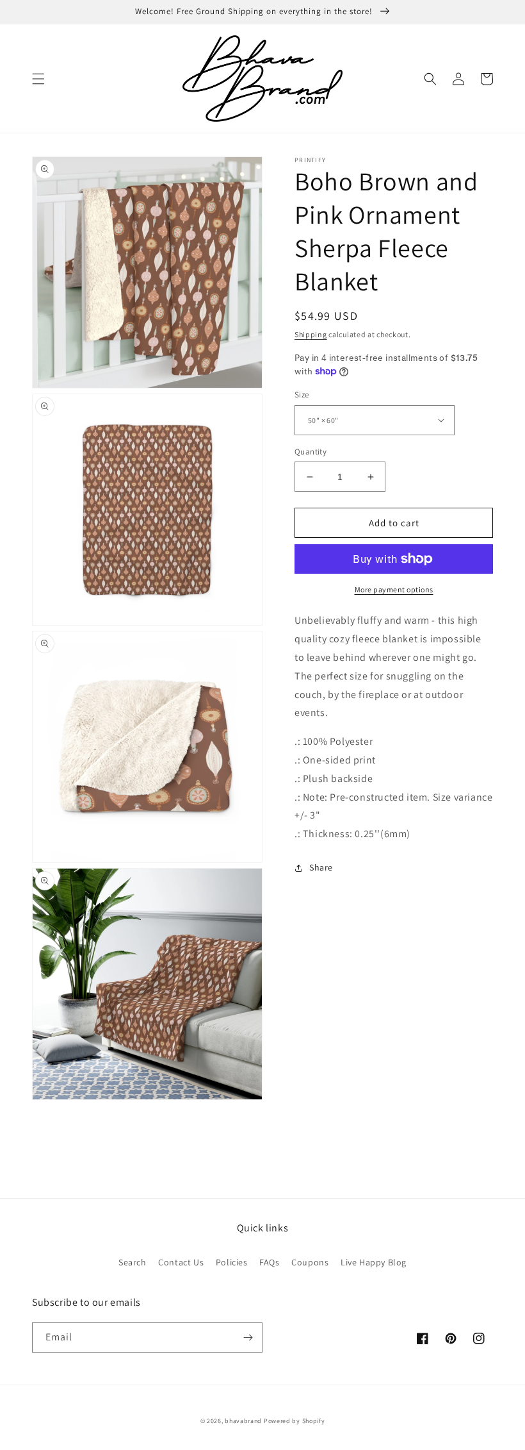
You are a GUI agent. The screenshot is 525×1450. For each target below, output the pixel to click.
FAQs (269, 1262)
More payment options (394, 589)
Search (132, 1262)
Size (302, 394)
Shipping (311, 334)
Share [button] (321, 867)
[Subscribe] (248, 1337)
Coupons (309, 1262)
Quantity (311, 451)
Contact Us (181, 1262)
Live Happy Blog (374, 1262)
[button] (38, 79)
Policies (232, 1262)
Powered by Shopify (294, 1421)
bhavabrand (243, 1421)
